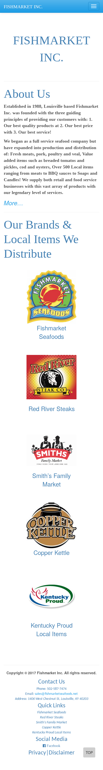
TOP (89, 752)
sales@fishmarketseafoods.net (56, 694)
